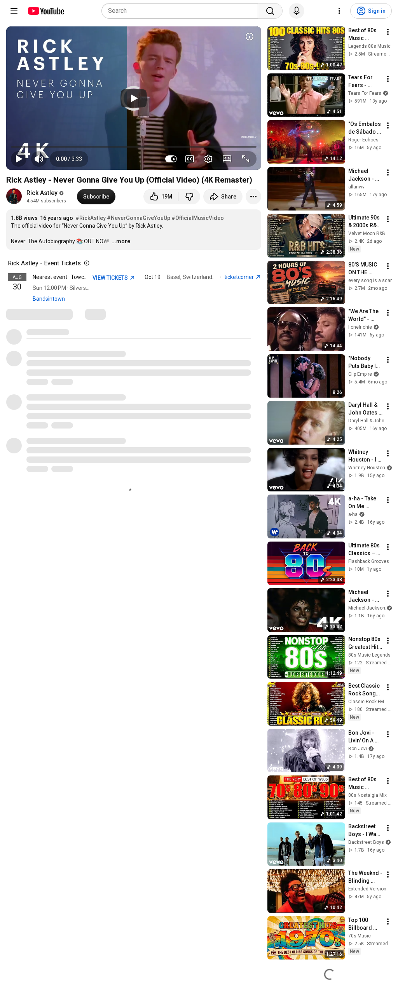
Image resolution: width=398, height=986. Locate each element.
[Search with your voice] (296, 11)
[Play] (133, 98)
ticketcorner (239, 277)
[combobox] (182, 11)
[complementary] (85, 263)
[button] (69, 159)
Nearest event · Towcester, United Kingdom (85, 277)
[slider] (134, 147)
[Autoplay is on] (171, 159)
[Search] (270, 11)
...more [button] (121, 241)
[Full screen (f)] (245, 159)
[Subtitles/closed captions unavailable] (189, 159)
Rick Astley (42, 193)
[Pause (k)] (18, 159)
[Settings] (339, 11)
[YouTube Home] (46, 11)
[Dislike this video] (189, 196)
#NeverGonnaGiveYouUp (138, 218)
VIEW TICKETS (111, 278)
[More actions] (253, 196)
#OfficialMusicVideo (197, 218)
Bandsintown (49, 299)
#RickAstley (90, 218)
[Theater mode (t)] (227, 159)
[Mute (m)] (39, 159)
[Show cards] (250, 37)
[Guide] (14, 11)
